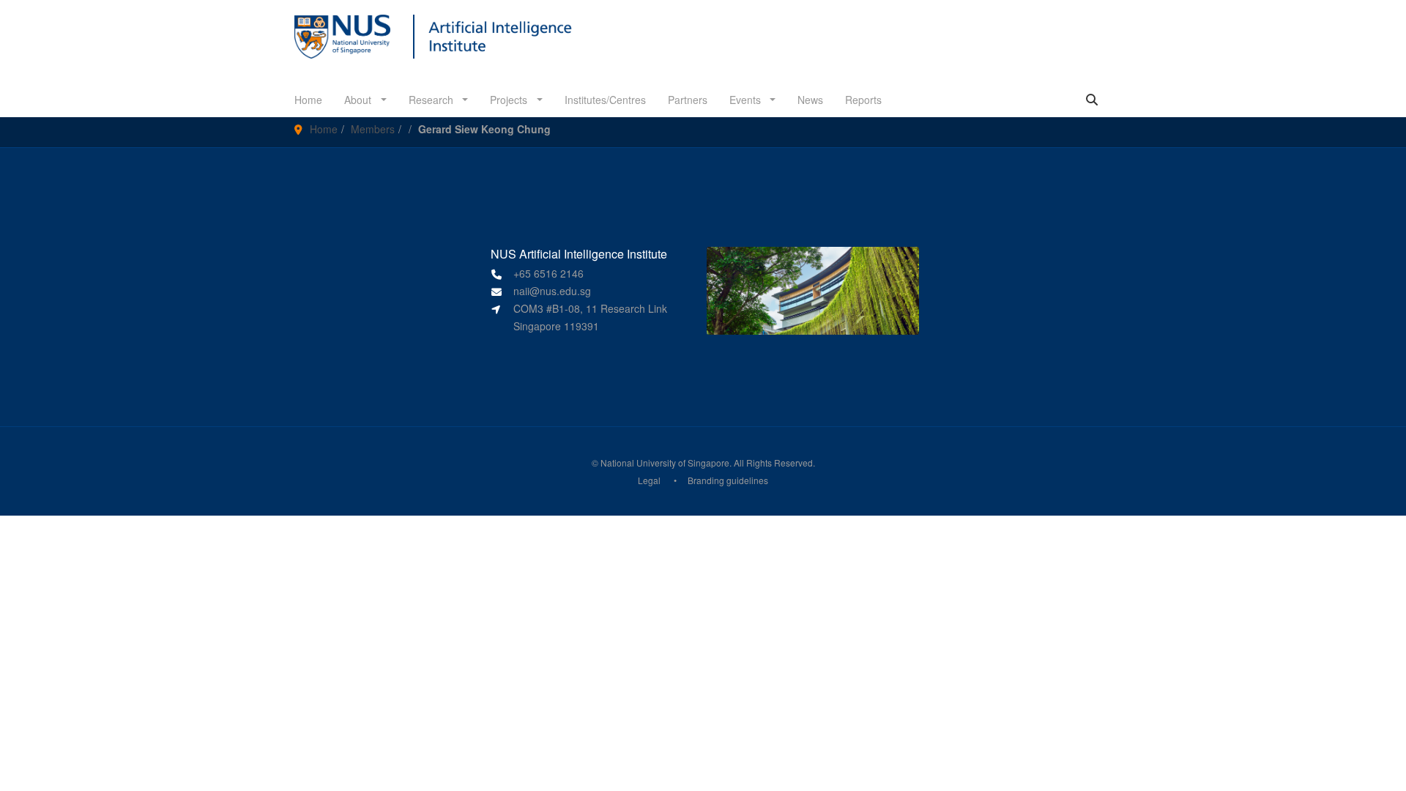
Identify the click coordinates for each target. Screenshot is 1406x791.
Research (432, 99)
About (359, 99)
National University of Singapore (664, 462)
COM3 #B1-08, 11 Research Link (590, 308)
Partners (687, 99)
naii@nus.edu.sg (552, 290)
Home (308, 99)
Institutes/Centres (605, 99)
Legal (649, 480)
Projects (510, 99)
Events (746, 99)
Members (373, 129)
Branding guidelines (728, 480)
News (810, 99)
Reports (863, 99)
